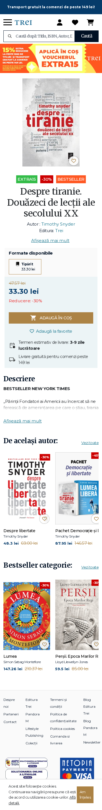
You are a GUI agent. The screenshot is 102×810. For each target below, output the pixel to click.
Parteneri (11, 714)
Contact (10, 722)
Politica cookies (62, 728)
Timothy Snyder (58, 224)
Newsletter (92, 742)
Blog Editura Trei (89, 706)
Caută (86, 36)
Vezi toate (90, 442)
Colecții (31, 743)
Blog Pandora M (90, 728)
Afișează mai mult (50, 240)
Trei (59, 230)
